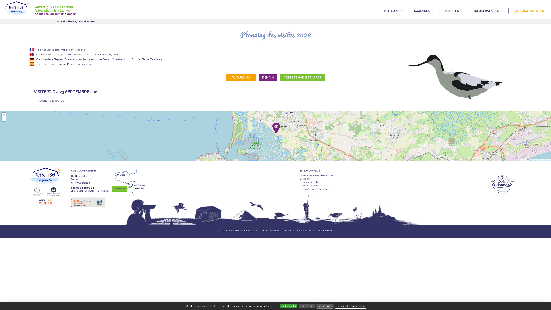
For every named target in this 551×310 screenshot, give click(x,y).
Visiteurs (391, 11)
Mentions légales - (250, 230)
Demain (268, 77)
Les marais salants (309, 182)
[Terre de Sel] (18, 14)
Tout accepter (288, 306)
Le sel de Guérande (309, 185)
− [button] (4, 119)
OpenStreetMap (535, 160)
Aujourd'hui (241, 77)
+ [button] (4, 115)
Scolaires (422, 11)
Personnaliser (325, 306)
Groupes (452, 11)
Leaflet (523, 160)
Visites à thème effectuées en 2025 (316, 175)
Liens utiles (305, 179)
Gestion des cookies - (271, 230)
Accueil (61, 21)
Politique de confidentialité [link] (351, 306)
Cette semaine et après (302, 77)
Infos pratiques (486, 11)
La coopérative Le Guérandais (314, 189)
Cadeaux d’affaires (529, 11)
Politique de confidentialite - (298, 230)
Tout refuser (306, 306)
